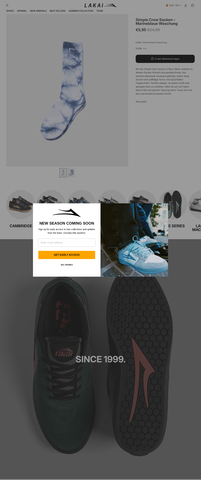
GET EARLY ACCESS (67, 255)
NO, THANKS (67, 265)
